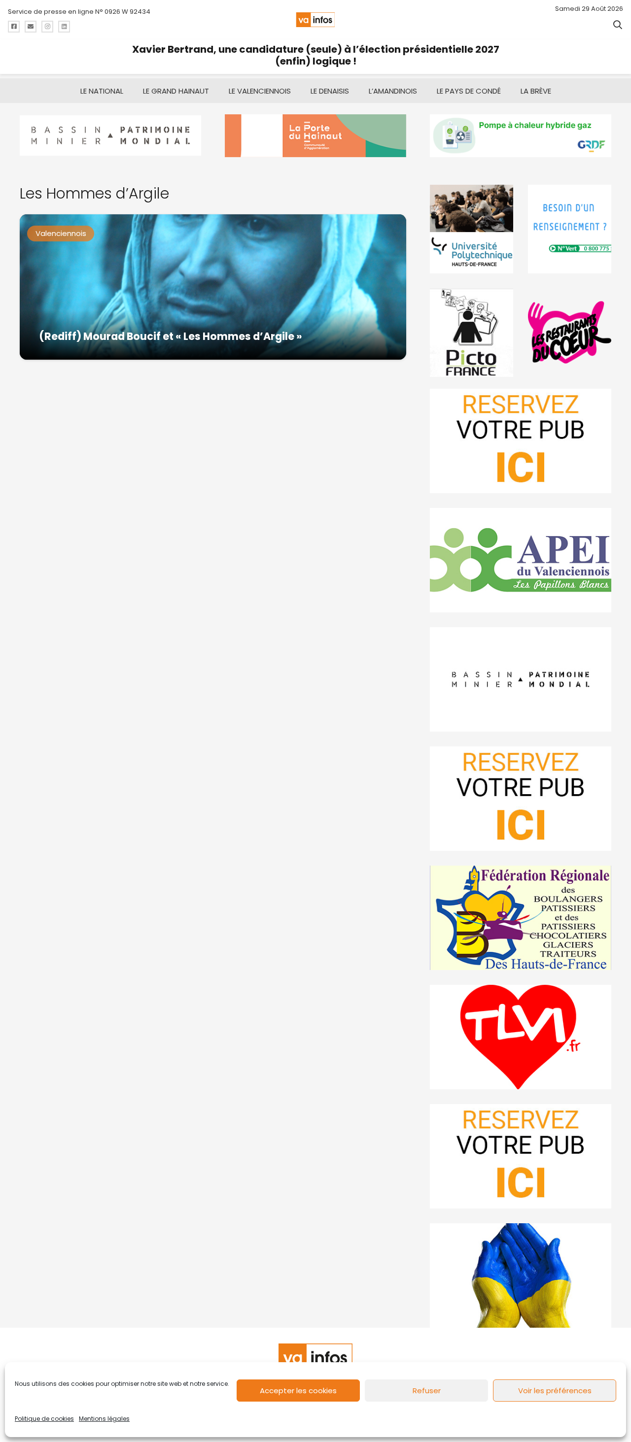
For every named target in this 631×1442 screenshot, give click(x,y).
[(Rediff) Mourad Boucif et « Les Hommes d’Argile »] (213, 287)
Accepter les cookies (298, 1390)
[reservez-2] (520, 798)
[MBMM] (110, 135)
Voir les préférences (555, 1390)
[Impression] (520, 560)
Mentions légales (104, 1418)
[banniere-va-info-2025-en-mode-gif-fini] (520, 135)
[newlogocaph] (315, 135)
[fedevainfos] (520, 918)
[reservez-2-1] (520, 441)
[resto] (569, 332)
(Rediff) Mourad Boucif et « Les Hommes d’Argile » (170, 336)
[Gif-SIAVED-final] (569, 229)
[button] (618, 24)
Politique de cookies (44, 1418)
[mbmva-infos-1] (520, 679)
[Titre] (14, 27)
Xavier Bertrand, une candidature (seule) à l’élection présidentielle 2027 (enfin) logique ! (315, 55)
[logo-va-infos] (315, 19)
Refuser (427, 1390)
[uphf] (471, 229)
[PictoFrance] (471, 332)
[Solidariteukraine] (520, 1275)
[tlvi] (520, 1037)
